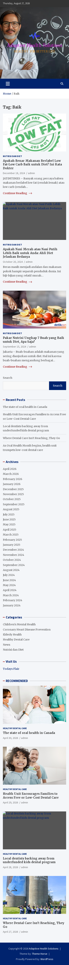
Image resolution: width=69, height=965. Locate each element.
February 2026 (12, 479)
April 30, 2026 (10, 738)
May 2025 (9, 524)
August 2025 (11, 509)
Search (7, 377)
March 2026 (11, 474)
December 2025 (13, 489)
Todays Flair (11, 669)
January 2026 (12, 484)
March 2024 (11, 595)
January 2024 (12, 605)
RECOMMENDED (17, 681)
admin (31, 173)
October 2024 (12, 560)
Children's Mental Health (19, 624)
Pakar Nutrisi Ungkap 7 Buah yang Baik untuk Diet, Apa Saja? (33, 339)
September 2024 (14, 565)
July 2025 (9, 514)
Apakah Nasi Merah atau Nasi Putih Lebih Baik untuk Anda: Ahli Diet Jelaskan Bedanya (30, 252)
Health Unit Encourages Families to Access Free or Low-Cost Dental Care (31, 795)
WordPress (46, 959)
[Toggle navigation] (8, 84)
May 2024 (9, 585)
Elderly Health (12, 634)
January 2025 (11, 544)
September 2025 (14, 504)
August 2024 (11, 570)
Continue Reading (15, 193)
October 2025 (12, 499)
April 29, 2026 (10, 802)
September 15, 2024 (14, 346)
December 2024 (13, 549)
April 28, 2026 (10, 867)
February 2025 (12, 539)
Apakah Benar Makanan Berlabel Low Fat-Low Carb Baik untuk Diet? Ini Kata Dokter (32, 164)
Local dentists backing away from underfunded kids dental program (29, 860)
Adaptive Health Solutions (43, 948)
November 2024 (13, 555)
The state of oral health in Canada (25, 407)
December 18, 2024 (14, 173)
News (6, 644)
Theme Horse (39, 953)
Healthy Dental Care (16, 639)
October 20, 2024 (13, 261)
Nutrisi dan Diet (12, 156)
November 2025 (13, 494)
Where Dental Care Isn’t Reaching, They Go (31, 438)
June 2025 (9, 519)
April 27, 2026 (10, 931)
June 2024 (9, 580)
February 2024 (12, 600)
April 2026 (9, 469)
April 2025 (9, 529)
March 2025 (11, 534)
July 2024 (9, 575)
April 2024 (9, 590)
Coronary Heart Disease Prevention (27, 629)
